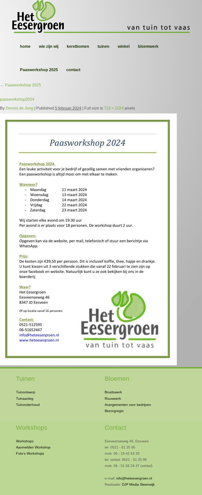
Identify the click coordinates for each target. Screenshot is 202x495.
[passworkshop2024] (88, 238)
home (25, 46)
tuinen (103, 46)
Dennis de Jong (19, 108)
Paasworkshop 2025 (39, 70)
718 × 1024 (114, 108)
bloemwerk (148, 46)
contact (73, 70)
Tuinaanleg (24, 398)
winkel (124, 46)
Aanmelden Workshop (33, 447)
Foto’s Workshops (30, 453)
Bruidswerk (113, 392)
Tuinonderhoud (28, 405)
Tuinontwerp (25, 392)
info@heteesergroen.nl (134, 478)
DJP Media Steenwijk (138, 484)
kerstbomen (78, 46)
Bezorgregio (114, 411)
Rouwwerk (113, 398)
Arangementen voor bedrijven (128, 405)
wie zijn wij (48, 46)
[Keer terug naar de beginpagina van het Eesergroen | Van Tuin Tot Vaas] (101, 17)
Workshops (25, 441)
